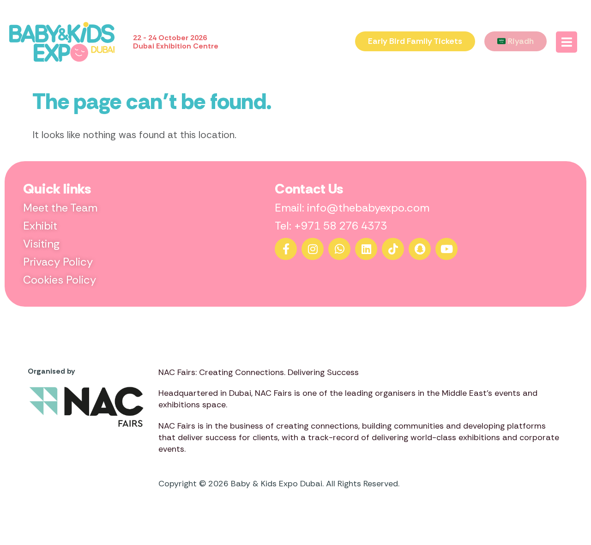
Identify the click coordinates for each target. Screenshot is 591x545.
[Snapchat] (420, 249)
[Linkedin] (366, 249)
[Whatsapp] (339, 249)
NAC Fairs (273, 393)
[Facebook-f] (286, 249)
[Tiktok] (393, 249)
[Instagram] (313, 249)
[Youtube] (446, 249)
